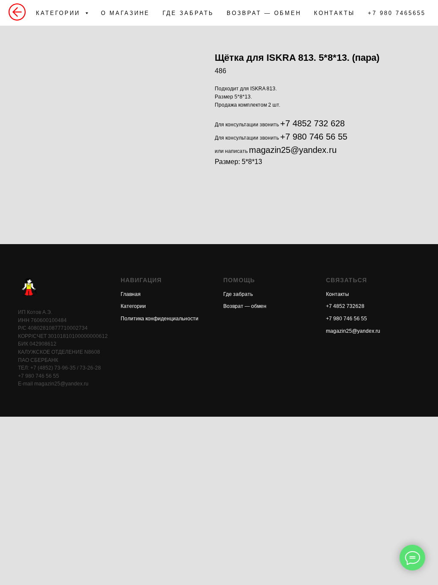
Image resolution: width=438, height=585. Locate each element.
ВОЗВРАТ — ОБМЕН (264, 13)
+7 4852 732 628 (312, 123)
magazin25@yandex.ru (293, 150)
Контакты (337, 294)
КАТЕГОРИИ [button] (59, 13)
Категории (133, 306)
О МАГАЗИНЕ (125, 13)
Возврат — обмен (244, 306)
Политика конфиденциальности (159, 319)
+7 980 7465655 (397, 13)
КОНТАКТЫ (334, 13)
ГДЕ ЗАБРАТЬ (188, 13)
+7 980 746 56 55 (313, 136)
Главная (131, 294)
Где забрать (238, 294)
